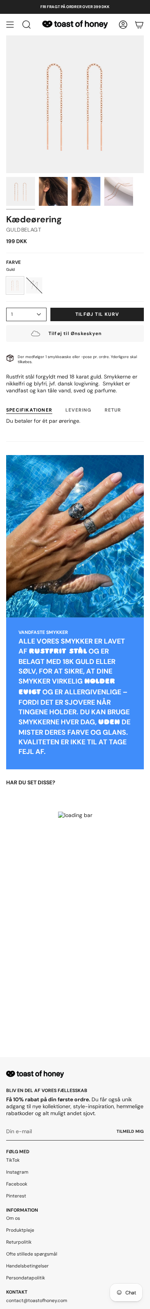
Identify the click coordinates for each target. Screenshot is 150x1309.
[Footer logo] (35, 1074)
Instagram (17, 1172)
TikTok (13, 1160)
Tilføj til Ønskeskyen (75, 333)
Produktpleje (20, 1230)
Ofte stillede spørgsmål (31, 1254)
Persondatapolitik (25, 1278)
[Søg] (26, 24)
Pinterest (16, 1196)
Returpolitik (19, 1242)
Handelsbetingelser (27, 1266)
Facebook (16, 1184)
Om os (13, 1218)
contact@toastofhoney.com (36, 1300)
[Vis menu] (10, 24)
